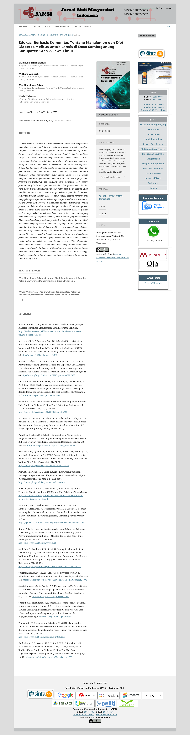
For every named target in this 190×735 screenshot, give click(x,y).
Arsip (47, 26)
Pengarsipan (153, 158)
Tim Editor (153, 129)
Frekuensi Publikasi (153, 168)
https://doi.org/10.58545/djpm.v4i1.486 (39, 355)
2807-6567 (157, 99)
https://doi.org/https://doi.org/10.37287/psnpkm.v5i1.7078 (48, 375)
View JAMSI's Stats (153, 283)
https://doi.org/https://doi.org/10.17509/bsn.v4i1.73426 (43, 465)
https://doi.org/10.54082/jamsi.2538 (40, 112)
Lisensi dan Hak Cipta (153, 154)
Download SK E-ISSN (153, 107)
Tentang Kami (81, 26)
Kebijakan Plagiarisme (153, 163)
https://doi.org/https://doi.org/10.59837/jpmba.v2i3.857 (52, 445)
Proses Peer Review (153, 144)
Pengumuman (62, 26)
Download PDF (109, 115)
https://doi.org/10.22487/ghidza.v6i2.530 (50, 596)
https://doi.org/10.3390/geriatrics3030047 (42, 395)
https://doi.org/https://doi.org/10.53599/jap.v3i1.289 (48, 657)
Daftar (159, 8)
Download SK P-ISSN (153, 104)
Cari (167, 26)
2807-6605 (158, 96)
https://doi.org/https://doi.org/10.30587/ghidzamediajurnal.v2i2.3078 (55, 579)
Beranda (23, 26)
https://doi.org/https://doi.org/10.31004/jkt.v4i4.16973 (42, 482)
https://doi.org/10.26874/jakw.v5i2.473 (56, 616)
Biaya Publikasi (153, 178)
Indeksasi (153, 183)
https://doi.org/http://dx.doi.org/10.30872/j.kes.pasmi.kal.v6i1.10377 (49, 566)
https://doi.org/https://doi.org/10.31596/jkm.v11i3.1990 (43, 412)
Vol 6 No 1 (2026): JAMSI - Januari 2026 (55, 35)
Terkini (36, 26)
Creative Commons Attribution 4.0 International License (112, 257)
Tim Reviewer (153, 134)
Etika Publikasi (153, 173)
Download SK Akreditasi (153, 110)
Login (169, 8)
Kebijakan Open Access (153, 149)
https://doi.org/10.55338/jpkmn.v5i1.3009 (37, 543)
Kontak (153, 188)
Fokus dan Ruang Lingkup (153, 124)
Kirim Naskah (147, 35)
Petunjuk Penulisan (153, 139)
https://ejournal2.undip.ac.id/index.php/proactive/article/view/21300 (51, 522)
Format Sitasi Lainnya (110, 177)
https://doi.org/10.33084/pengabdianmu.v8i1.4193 (41, 637)
